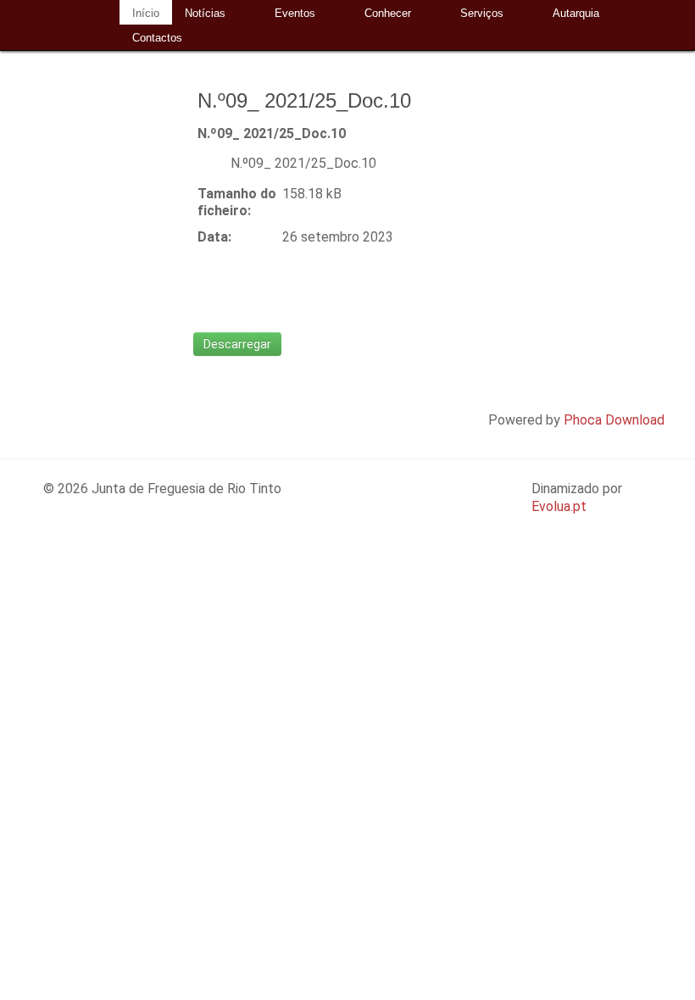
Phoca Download (614, 420)
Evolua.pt (559, 506)
